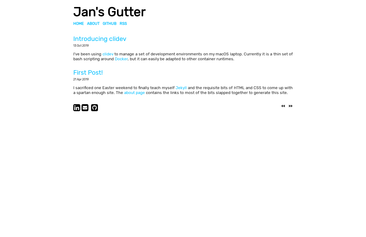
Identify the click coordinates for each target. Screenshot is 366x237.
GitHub (109, 23)
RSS (123, 23)
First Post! (88, 72)
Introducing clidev (99, 39)
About (93, 23)
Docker (121, 58)
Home (78, 23)
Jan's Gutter (109, 11)
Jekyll (181, 87)
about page (134, 92)
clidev (108, 54)
